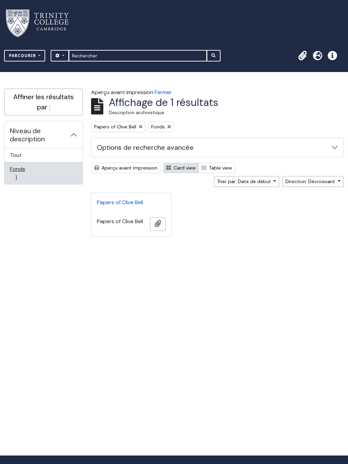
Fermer (163, 92)
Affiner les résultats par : (43, 101)
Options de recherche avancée (145, 147)
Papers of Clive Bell (120, 202)
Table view (220, 168)
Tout (16, 155)
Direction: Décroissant (310, 181)
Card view (184, 168)
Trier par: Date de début (244, 181)
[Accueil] (41, 23)
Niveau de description (27, 134)
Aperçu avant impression (128, 168)
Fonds (23, 173)
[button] (302, 55)
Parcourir (23, 55)
